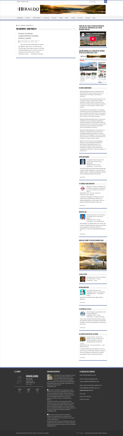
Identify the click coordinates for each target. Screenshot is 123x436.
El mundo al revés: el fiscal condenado (96, 277)
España (61, 17)
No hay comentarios (95, 193)
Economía (79, 17)
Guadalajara (20, 17)
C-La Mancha (46, 17)
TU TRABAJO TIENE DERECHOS (87, 184)
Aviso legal (82, 393)
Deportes (87, 17)
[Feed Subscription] (74, 29)
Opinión (73, 17)
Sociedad (53, 17)
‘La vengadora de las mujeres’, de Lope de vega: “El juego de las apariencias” (95, 161)
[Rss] (89, 2)
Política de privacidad (85, 396)
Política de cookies (84, 399)
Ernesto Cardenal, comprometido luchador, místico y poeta (28, 35)
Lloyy (95, 280)
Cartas (94, 17)
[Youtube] (95, 2)
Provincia (27, 17)
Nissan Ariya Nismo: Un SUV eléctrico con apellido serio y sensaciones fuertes (95, 216)
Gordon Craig (97, 166)
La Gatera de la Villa (99, 316)
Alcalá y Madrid (37, 17)
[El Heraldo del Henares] (28, 9)
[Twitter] (93, 2)
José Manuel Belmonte (24, 40)
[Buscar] (105, 1)
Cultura (66, 17)
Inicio (18, 25)
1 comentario (100, 293)
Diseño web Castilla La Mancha (99, 433)
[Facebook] (91, 2)
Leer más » (82, 177)
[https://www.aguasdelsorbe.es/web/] (73, 9)
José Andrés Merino (99, 221)
